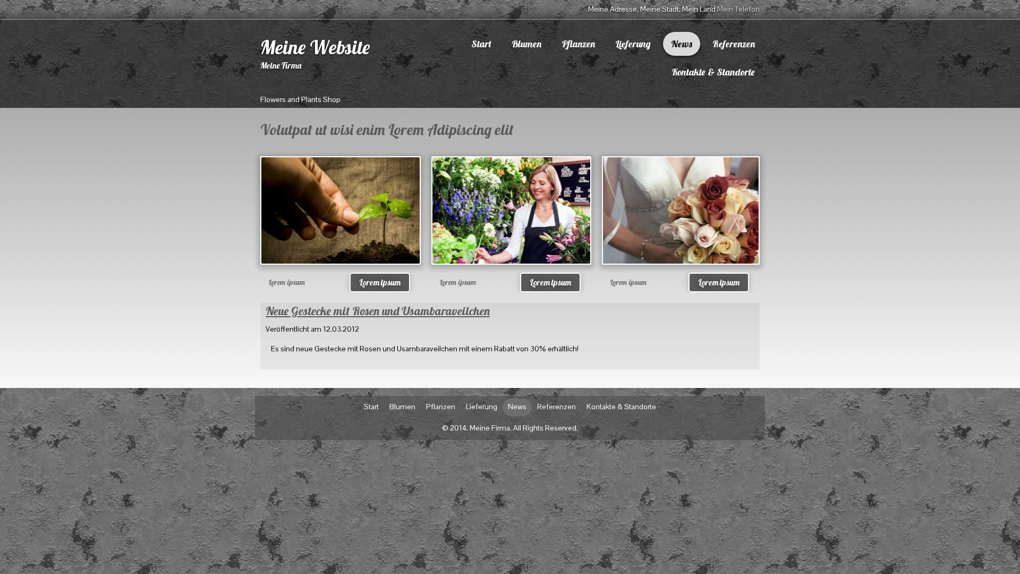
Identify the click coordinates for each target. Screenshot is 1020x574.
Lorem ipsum (380, 282)
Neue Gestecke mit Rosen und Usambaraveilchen (378, 310)
